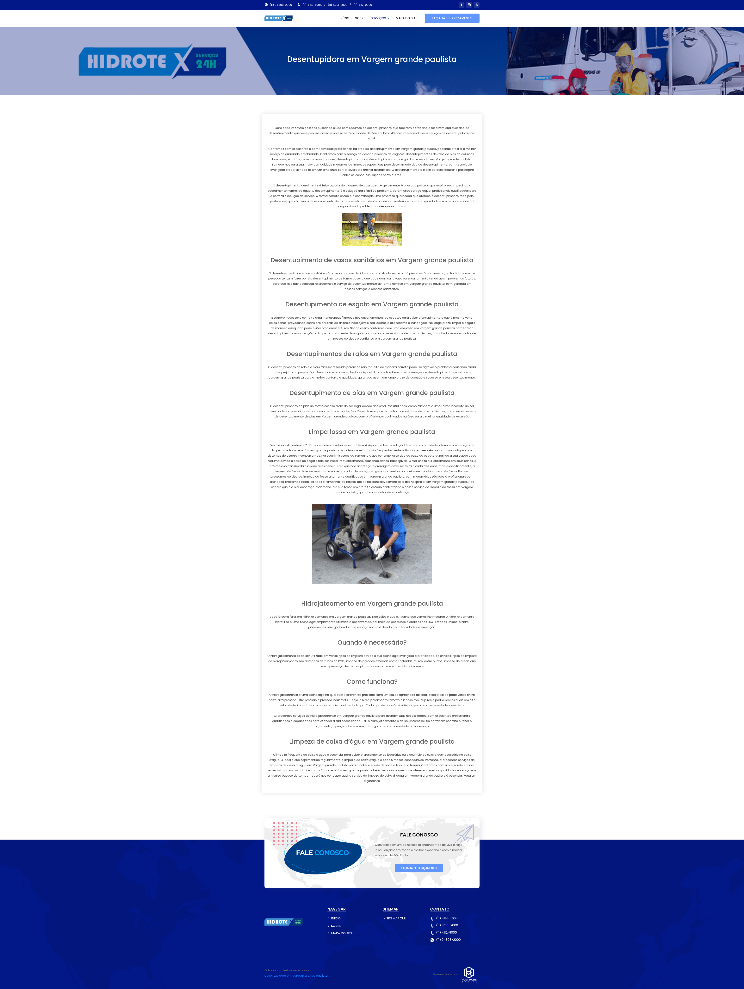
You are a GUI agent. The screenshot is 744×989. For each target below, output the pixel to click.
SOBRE (360, 18)
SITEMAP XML (396, 918)
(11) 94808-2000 (281, 5)
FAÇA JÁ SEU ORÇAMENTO (452, 18)
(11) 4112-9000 (362, 5)
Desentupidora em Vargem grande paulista (296, 975)
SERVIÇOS (379, 18)
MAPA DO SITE (406, 18)
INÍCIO (344, 18)
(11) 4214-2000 (337, 5)
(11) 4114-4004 (312, 5)
